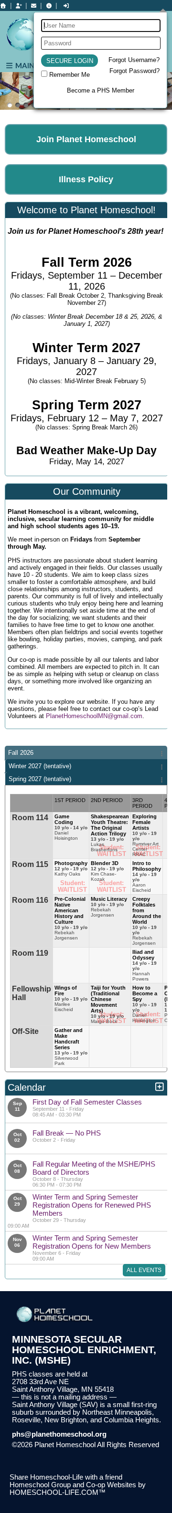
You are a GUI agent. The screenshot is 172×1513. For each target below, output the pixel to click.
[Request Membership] (18, 6)
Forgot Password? (134, 70)
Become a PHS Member (100, 90)
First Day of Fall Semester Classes (87, 1102)
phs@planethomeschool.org (59, 1434)
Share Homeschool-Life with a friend (66, 1477)
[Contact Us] (34, 6)
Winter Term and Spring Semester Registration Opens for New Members (91, 1242)
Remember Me (69, 74)
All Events (144, 1270)
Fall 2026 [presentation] (20, 752)
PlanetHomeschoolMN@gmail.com (94, 716)
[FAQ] (48, 6)
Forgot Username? (134, 59)
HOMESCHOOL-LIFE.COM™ (58, 1492)
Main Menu (35, 65)
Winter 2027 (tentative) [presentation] (40, 766)
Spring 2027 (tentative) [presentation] (40, 779)
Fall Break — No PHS (66, 1133)
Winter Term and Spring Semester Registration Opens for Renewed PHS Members (91, 1205)
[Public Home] (3, 6)
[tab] (86, 752)
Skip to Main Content (51, 1452)
